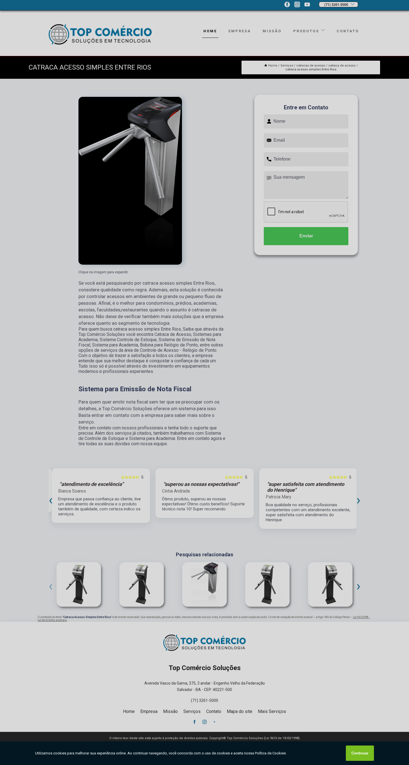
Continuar (359, 753)
